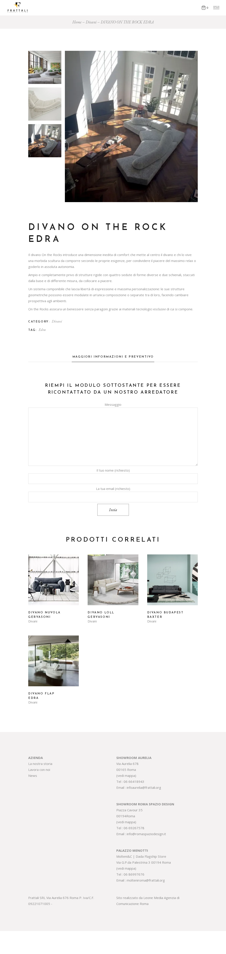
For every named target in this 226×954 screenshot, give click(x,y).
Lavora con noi (39, 769)
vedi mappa (126, 775)
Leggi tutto (53, 583)
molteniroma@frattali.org (146, 880)
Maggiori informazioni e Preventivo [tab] (113, 356)
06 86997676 (134, 874)
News (32, 775)
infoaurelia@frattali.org (144, 787)
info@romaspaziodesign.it (146, 834)
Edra (42, 329)
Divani (57, 321)
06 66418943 (134, 781)
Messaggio (113, 404)
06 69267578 (134, 828)
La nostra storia (40, 763)
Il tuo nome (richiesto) (113, 470)
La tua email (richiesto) (113, 488)
